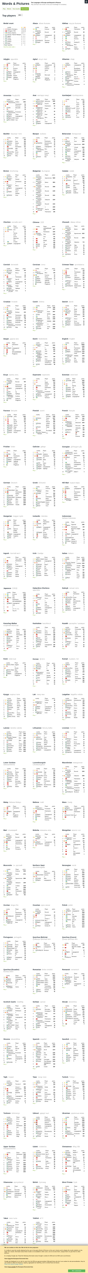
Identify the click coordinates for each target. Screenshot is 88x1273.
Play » (34, 44)
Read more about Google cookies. (13, 1264)
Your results (16, 9)
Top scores (24, 9)
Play (4, 9)
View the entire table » (9, 47)
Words (9, 9)
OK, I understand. (76, 1270)
